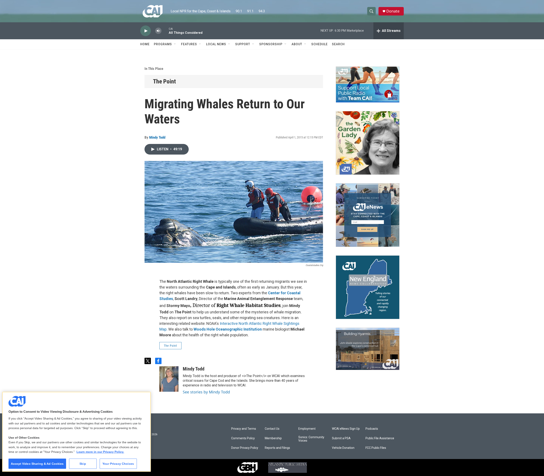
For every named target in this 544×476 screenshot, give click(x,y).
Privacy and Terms (243, 428)
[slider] (165, 30)
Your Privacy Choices (118, 463)
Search (338, 44)
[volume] (158, 31)
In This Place (153, 68)
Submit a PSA (341, 438)
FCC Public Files (376, 447)
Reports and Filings (277, 447)
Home (145, 44)
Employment (307, 428)
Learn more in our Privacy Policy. (100, 451)
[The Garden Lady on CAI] (367, 143)
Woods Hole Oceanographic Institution (228, 329)
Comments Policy (243, 438)
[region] (76, 432)
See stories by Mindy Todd (206, 391)
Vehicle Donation (343, 447)
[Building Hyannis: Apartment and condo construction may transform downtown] (367, 349)
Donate (393, 11)
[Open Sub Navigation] (175, 44)
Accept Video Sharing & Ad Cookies (37, 463)
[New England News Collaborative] (367, 287)
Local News (216, 44)
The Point (164, 81)
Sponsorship (270, 44)
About (297, 44)
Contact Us (272, 428)
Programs (163, 44)
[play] (145, 30)
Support (242, 44)
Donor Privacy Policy (244, 447)
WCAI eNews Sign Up (346, 428)
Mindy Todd (157, 137)
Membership (273, 438)
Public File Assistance (380, 438)
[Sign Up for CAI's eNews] (367, 215)
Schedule (319, 44)
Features (189, 44)
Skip (82, 463)
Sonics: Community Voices (311, 439)
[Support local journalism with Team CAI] (367, 84)
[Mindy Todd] (168, 379)
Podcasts (372, 428)
